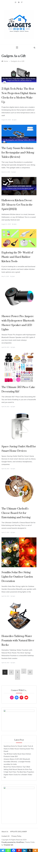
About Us (5, 832)
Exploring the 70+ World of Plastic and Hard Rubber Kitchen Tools (17, 257)
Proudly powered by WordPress (13, 842)
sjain (15, 119)
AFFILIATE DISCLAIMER (18, 832)
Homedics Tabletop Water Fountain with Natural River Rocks (18, 641)
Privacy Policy (16, 836)
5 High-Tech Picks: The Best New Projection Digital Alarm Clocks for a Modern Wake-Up (19, 774)
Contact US (5, 836)
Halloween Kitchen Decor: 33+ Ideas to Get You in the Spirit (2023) (17, 205)
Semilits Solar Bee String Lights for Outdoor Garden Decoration (17, 577)
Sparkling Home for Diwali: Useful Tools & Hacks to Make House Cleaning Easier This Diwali (19, 748)
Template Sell (8, 845)
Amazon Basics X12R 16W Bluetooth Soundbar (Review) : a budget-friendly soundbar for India (17, 761)
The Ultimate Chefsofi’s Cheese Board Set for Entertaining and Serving (16, 513)
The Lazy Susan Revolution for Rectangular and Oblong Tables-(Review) (18, 153)
